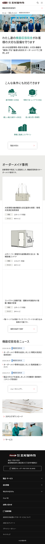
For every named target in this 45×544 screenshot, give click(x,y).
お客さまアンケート (9, 523)
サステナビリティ (8, 491)
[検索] (38, 2)
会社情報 (6, 485)
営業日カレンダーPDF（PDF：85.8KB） (23, 468)
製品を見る (14, 145)
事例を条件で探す (16, 329)
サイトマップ (6, 534)
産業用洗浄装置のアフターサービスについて (16, 517)
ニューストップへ (16, 389)
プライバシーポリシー (9, 529)
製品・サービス (8, 478)
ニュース (6, 498)
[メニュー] (42, 2)
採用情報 (8, 511)
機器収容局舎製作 (9, 8)
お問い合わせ (7, 504)
